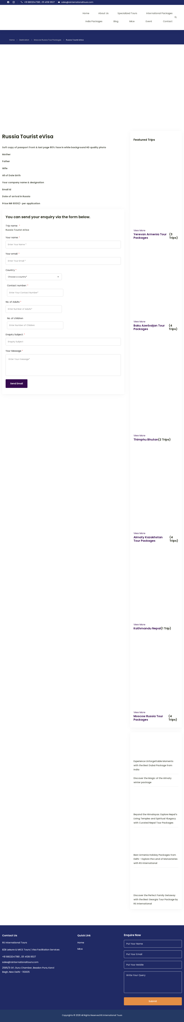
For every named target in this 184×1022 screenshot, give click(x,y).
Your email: (13, 253)
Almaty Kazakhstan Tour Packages (148, 539)
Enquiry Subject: (15, 334)
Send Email (16, 383)
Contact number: (17, 285)
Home (86, 13)
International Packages (159, 13)
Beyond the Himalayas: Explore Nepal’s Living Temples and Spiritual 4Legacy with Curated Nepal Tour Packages (155, 818)
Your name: (13, 237)
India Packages (93, 21)
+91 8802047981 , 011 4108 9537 (39, 2)
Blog (115, 21)
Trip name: (13, 225)
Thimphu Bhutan (146, 439)
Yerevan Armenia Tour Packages (150, 236)
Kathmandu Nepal (147, 628)
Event (149, 21)
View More (139, 230)
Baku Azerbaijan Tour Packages (149, 327)
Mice (132, 21)
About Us (103, 13)
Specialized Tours (127, 13)
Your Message (14, 351)
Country (11, 270)
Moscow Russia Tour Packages (148, 717)
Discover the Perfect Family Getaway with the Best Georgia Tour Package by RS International (156, 899)
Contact (167, 21)
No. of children (15, 318)
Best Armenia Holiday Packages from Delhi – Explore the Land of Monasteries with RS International (156, 859)
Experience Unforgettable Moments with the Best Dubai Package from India (153, 765)
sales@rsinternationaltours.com (77, 2)
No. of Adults (13, 302)
